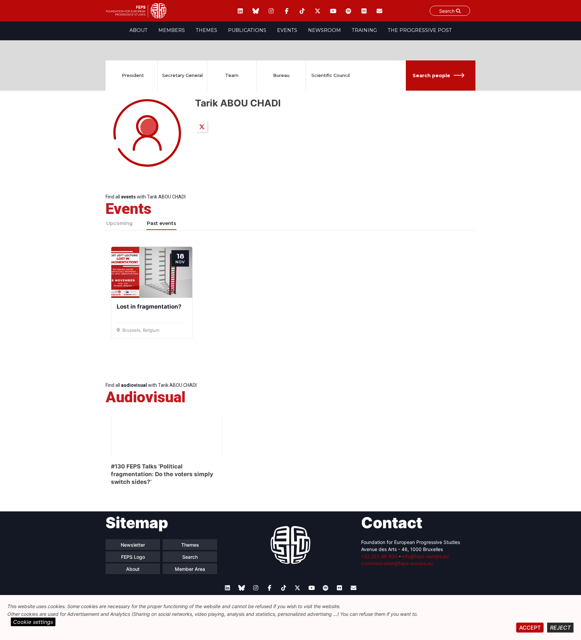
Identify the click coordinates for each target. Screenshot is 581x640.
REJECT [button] (560, 627)
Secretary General (182, 75)
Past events (161, 223)
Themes (206, 30)
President (133, 75)
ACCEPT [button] (530, 627)
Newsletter (133, 545)
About (138, 30)
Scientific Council (330, 75)
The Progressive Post (420, 30)
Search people (431, 76)
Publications (247, 30)
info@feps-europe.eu (425, 556)
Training (364, 30)
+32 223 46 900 (379, 556)
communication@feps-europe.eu (397, 563)
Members (171, 30)
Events (287, 30)
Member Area (190, 569)
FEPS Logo (133, 557)
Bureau (281, 75)
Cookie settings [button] (33, 622)
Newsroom (324, 30)
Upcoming (119, 223)
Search (447, 11)
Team (231, 75)
